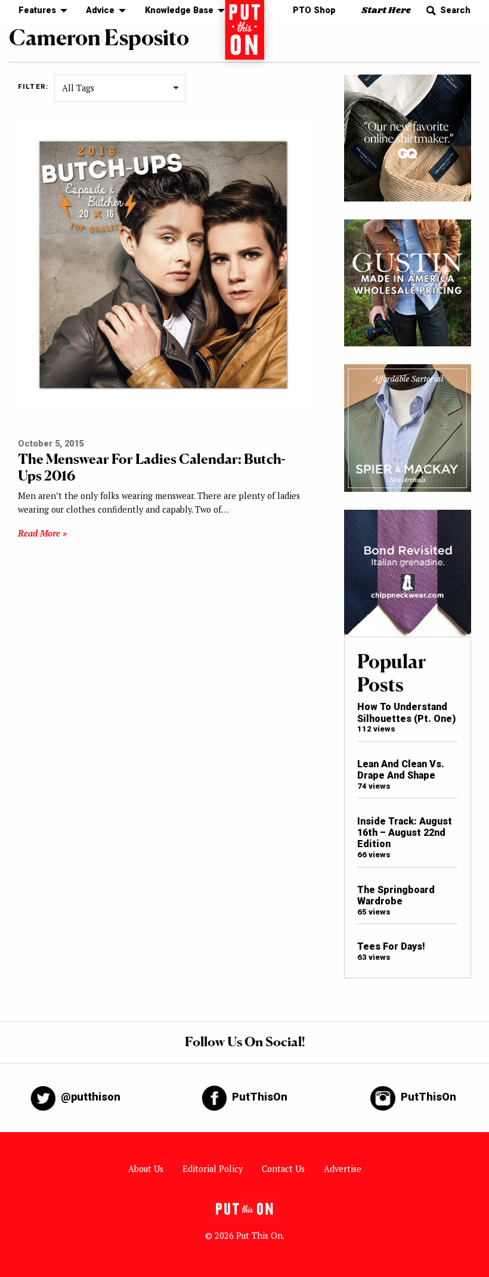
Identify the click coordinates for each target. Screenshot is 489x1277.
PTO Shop (314, 10)
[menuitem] (39, 11)
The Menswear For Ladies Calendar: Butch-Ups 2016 (151, 467)
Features (37, 10)
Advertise (342, 1168)
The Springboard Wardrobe (396, 895)
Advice (100, 10)
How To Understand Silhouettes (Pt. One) (406, 712)
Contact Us (283, 1168)
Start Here (386, 10)
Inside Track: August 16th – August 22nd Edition (404, 833)
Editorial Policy (212, 1168)
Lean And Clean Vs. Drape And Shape (400, 769)
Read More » (42, 533)
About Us (145, 1168)
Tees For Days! (391, 946)
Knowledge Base (179, 10)
